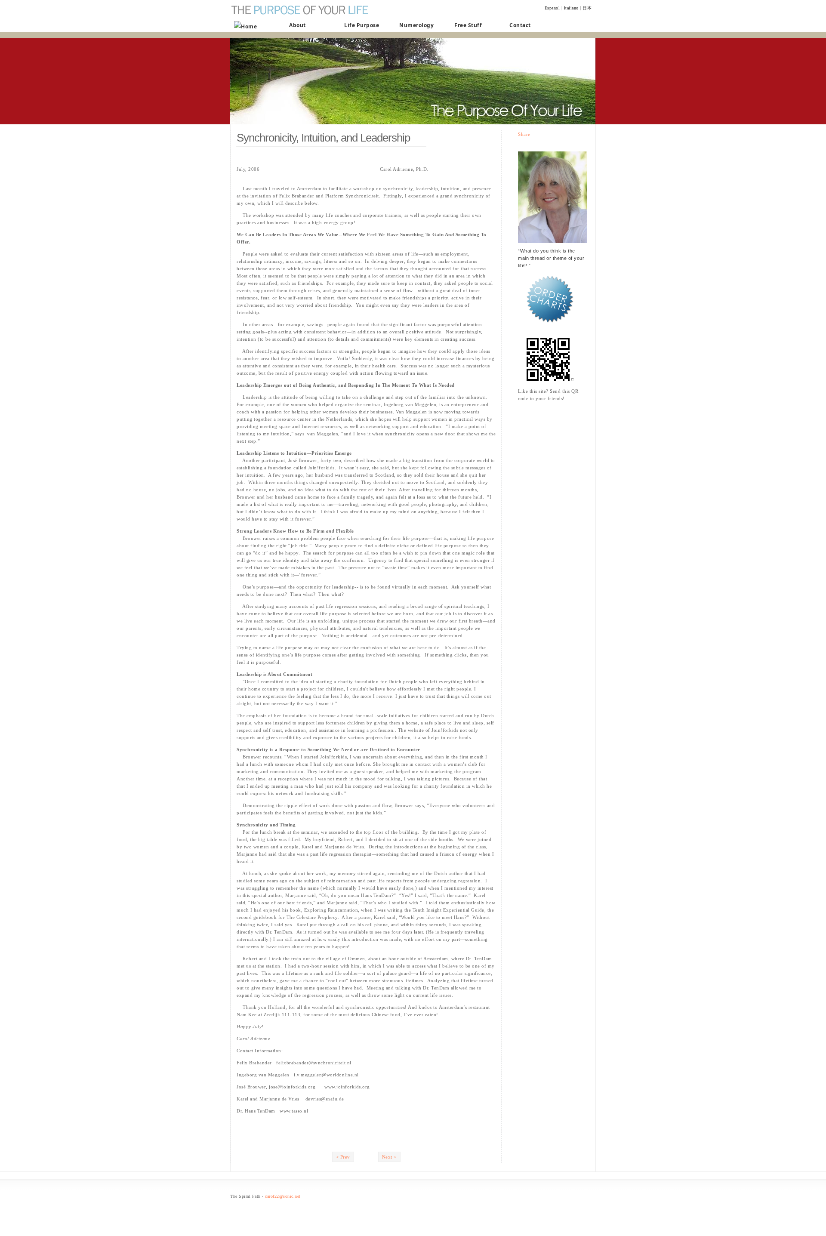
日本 (587, 8)
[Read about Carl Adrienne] (552, 245)
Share (524, 134)
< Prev (343, 1156)
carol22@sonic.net (283, 1196)
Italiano (571, 8)
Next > (389, 1156)
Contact (520, 25)
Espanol (552, 8)
